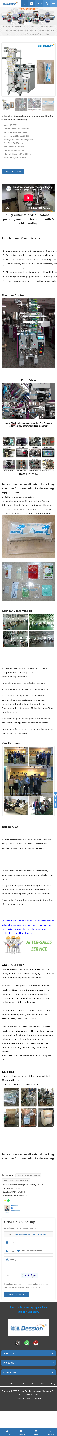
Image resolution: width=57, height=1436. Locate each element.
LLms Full (37, 1398)
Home (7, 27)
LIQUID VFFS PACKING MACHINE (19, 30)
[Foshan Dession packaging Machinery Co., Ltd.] (28, 1327)
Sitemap (20, 1398)
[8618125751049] (8, 1200)
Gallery (52, 1384)
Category (16, 27)
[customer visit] (28, 16)
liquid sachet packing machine (16, 1180)
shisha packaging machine (32, 1307)
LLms (28, 1398)
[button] (25, 21)
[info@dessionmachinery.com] (31, 3)
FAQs (43, 1384)
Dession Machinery (28, 1312)
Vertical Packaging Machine (28, 1175)
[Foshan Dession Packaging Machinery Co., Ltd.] (10, 3)
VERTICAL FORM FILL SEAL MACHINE (38, 27)
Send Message (16, 1295)
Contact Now (13, 171)
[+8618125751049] (24, 3)
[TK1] (17, 1343)
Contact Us (33, 1384)
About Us (14, 1384)
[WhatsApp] (26, 1343)
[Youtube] (36, 1343)
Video (23, 1384)
